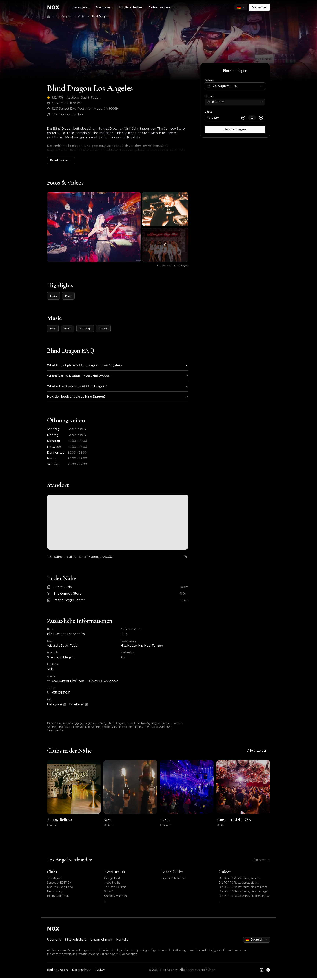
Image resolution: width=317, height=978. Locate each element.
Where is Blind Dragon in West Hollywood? (79, 375)
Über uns (54, 939)
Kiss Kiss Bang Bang (60, 887)
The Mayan (54, 878)
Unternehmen (101, 939)
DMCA (100, 970)
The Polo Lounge (115, 887)
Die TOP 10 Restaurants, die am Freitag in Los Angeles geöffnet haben (244, 887)
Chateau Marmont (116, 895)
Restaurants (114, 872)
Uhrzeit (209, 96)
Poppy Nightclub (58, 895)
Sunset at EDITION (59, 882)
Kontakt (122, 939)
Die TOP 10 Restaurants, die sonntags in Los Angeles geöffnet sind (244, 891)
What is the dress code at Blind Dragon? (77, 386)
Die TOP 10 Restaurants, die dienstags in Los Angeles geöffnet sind (243, 896)
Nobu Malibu (112, 882)
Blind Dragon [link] (99, 16)
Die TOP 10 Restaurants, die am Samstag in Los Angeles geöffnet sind (243, 878)
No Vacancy (54, 891)
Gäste (208, 111)
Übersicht (259, 859)
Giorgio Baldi (112, 878)
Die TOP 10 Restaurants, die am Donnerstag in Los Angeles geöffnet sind (242, 882)
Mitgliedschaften (130, 7)
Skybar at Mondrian (173, 878)
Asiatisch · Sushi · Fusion (84, 97)
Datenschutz (81, 970)
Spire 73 (109, 891)
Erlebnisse (102, 7)
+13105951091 (60, 692)
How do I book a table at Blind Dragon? (76, 396)
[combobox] (240, 7)
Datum (209, 80)
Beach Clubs (172, 872)
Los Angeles (80, 7)
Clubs (81, 16)
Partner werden (159, 7)
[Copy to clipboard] (185, 557)
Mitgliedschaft (75, 939)
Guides (225, 872)
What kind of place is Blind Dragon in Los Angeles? (84, 365)
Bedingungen (57, 970)
